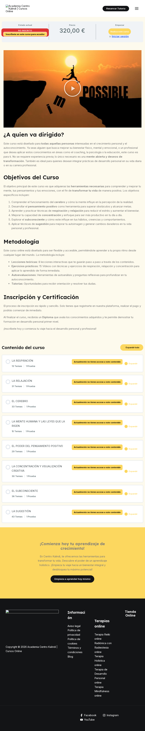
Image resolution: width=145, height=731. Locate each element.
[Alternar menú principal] (137, 8)
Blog (70, 656)
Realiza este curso (120, 31)
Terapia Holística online (99, 661)
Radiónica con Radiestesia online (103, 647)
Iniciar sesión (120, 36)
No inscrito (25, 30)
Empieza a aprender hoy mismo (72, 578)
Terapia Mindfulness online (101, 691)
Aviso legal (74, 626)
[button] (116, 8)
